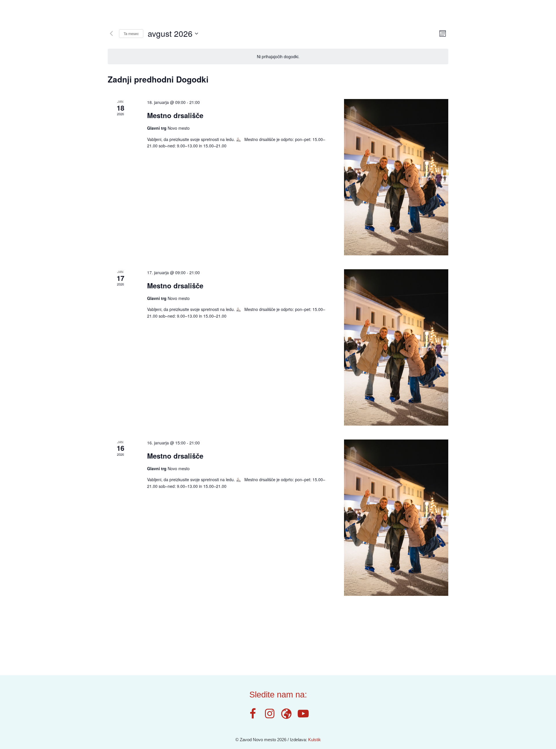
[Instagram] (269, 713)
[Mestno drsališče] (396, 177)
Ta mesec (131, 33)
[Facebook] (253, 713)
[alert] (278, 57)
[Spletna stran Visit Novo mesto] (286, 713)
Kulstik (314, 739)
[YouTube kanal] (303, 713)
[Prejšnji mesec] (111, 33)
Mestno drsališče (175, 115)
